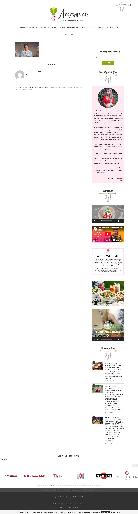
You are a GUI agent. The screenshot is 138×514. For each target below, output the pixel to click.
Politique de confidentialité (68, 504)
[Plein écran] (121, 221)
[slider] (106, 220)
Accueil (65, 34)
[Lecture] (94, 221)
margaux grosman (33, 71)
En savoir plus (115, 512)
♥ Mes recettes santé (27, 27)
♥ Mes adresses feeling (48, 27)
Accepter (105, 512)
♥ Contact (111, 27)
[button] (108, 214)
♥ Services (85, 27)
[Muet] (118, 221)
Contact (82, 504)
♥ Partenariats (99, 27)
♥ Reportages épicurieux (69, 27)
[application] (108, 214)
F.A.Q (54, 504)
